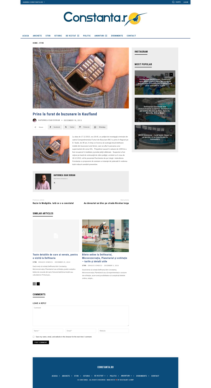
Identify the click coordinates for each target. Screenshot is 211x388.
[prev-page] (34, 283)
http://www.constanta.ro (61, 178)
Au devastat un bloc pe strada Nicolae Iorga (106, 203)
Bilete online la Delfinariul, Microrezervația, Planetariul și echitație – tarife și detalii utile (104, 258)
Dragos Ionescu (45, 262)
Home (35, 43)
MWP (132, 380)
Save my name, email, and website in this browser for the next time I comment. (64, 337)
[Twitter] (54, 182)
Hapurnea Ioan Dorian (49, 120)
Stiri (41, 43)
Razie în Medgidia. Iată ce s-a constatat (53, 203)
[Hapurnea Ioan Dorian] (35, 120)
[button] (176, 2)
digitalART (124, 380)
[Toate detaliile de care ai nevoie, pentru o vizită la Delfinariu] (56, 236)
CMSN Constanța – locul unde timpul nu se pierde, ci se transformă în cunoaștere (155, 137)
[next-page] (38, 283)
